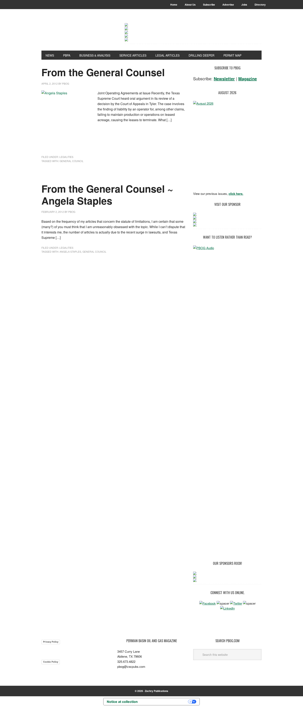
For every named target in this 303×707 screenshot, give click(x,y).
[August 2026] (227, 145)
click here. (236, 193)
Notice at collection (122, 702)
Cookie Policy (50, 661)
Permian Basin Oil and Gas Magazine (69, 33)
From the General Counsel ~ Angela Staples (107, 194)
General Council (71, 161)
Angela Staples (70, 251)
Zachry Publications (156, 691)
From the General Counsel (103, 72)
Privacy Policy (50, 641)
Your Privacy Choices (164, 702)
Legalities (66, 157)
